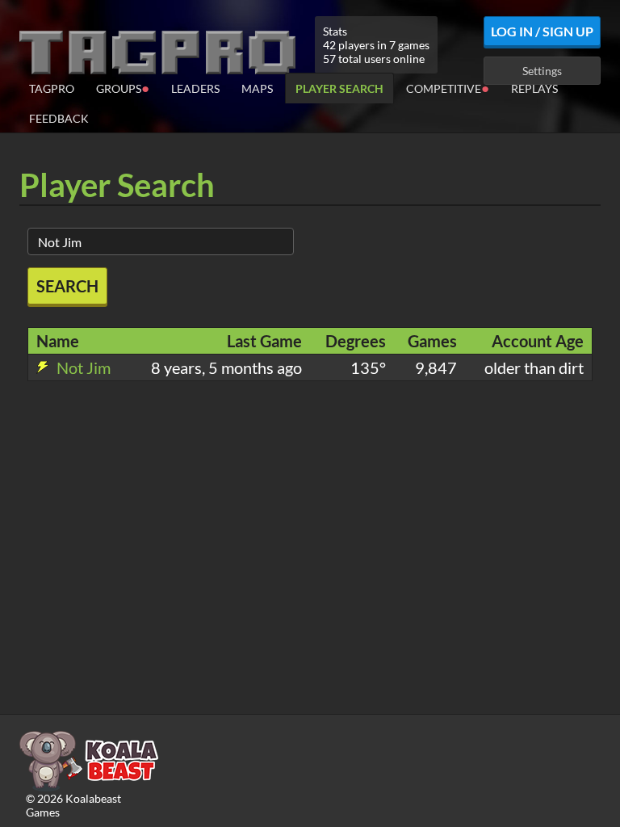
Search (67, 286)
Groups (122, 87)
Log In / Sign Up (542, 31)
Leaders (195, 88)
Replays (534, 88)
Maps (257, 88)
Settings (542, 71)
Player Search (339, 88)
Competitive (447, 87)
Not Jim (82, 367)
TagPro (51, 88)
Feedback (59, 118)
